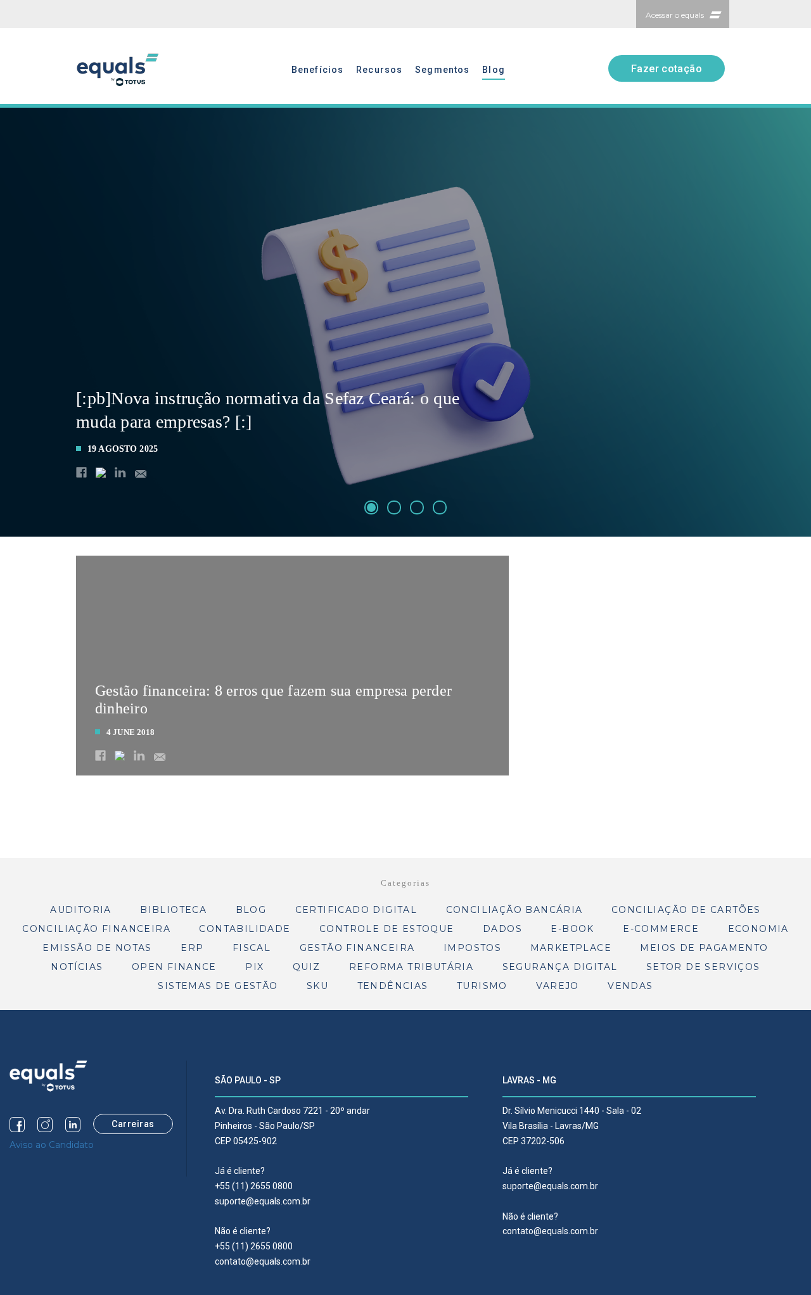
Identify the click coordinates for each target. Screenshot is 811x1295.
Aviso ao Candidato (52, 1145)
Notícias (77, 967)
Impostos (472, 948)
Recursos (379, 70)
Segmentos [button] (442, 70)
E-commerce (661, 929)
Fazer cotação (666, 69)
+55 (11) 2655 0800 (254, 1186)
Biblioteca (173, 909)
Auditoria (81, 909)
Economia (758, 929)
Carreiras (133, 1124)
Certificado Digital (356, 909)
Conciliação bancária (514, 909)
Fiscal (252, 948)
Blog (493, 70)
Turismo (482, 986)
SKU (317, 986)
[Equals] (48, 1075)
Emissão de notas (96, 948)
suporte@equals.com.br (262, 1201)
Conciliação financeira (96, 929)
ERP (192, 948)
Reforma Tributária (411, 967)
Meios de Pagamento (704, 948)
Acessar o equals (675, 15)
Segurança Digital (560, 967)
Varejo (557, 986)
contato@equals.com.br (262, 1261)
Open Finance (174, 967)
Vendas (630, 986)
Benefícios (317, 70)
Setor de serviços (703, 967)
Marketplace (570, 948)
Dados (502, 929)
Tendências (392, 986)
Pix (254, 967)
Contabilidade (244, 929)
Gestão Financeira (357, 948)
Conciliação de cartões (686, 909)
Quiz (307, 967)
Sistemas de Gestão (218, 986)
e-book (572, 929)
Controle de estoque (386, 929)
